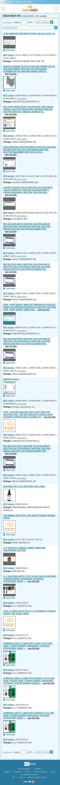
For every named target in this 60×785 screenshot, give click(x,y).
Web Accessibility (41, 772)
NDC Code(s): (9, 55)
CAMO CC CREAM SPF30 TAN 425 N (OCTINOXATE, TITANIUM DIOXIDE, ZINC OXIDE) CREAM (29, 612)
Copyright (17, 772)
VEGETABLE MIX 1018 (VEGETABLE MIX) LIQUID (24, 486)
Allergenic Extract (11, 379)
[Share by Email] (30, 781)
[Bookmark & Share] (33, 781)
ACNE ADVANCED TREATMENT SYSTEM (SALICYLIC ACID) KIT (29, 33)
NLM (21, 777)
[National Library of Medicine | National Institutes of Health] (30, 764)
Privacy (28, 772)
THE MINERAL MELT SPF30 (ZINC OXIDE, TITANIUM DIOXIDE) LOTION (29, 516)
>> (36, 22)
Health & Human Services (37, 777)
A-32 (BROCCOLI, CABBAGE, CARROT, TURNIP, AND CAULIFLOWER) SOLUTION (24, 549)
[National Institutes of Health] (4, 2)
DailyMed (30, 8)
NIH (13, 777)
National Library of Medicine (19, 2)
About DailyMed (24, 769)
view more (21, 98)
